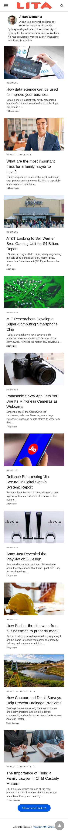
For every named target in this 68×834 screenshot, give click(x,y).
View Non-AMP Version (44, 827)
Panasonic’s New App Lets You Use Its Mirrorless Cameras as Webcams (32, 401)
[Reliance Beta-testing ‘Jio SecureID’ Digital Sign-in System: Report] (34, 449)
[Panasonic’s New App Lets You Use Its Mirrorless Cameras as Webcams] (34, 369)
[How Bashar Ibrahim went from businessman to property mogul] (34, 599)
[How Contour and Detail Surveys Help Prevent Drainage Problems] (34, 670)
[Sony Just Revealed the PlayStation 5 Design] (34, 527)
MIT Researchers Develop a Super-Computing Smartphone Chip (32, 324)
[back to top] (59, 825)
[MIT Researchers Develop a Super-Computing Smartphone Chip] (34, 292)
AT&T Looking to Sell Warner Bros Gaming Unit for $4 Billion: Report (32, 243)
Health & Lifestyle (19, 155)
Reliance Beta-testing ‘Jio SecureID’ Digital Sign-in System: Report (27, 482)
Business (12, 83)
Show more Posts (32, 807)
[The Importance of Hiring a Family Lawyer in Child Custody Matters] (34, 746)
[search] (62, 6)
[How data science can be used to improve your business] (34, 62)
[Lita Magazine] (34, 5)
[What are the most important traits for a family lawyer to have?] (34, 134)
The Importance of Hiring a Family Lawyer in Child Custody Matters (32, 778)
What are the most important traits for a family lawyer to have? (30, 166)
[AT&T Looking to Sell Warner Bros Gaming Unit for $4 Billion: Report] (34, 211)
